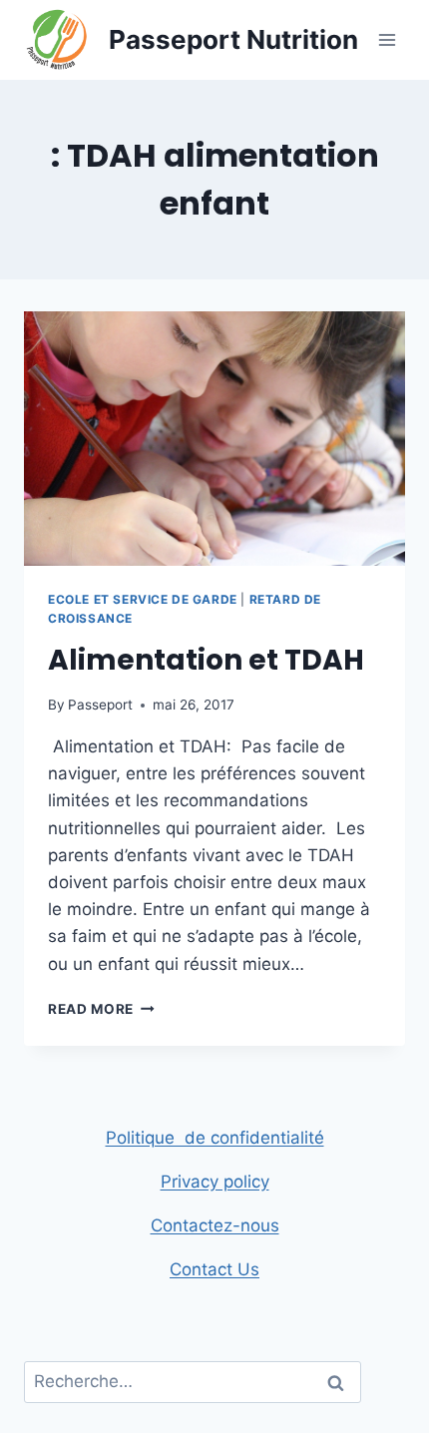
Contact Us (214, 1269)
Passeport (100, 705)
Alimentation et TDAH (206, 660)
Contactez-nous (215, 1225)
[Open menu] (386, 39)
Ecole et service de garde (142, 599)
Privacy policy (215, 1182)
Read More (101, 1009)
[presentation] (214, 438)
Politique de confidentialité (215, 1138)
